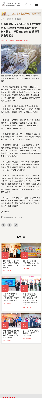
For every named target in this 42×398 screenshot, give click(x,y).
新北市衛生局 (19, 217)
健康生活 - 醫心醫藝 (14, 19)
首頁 (2, 19)
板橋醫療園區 (8, 217)
